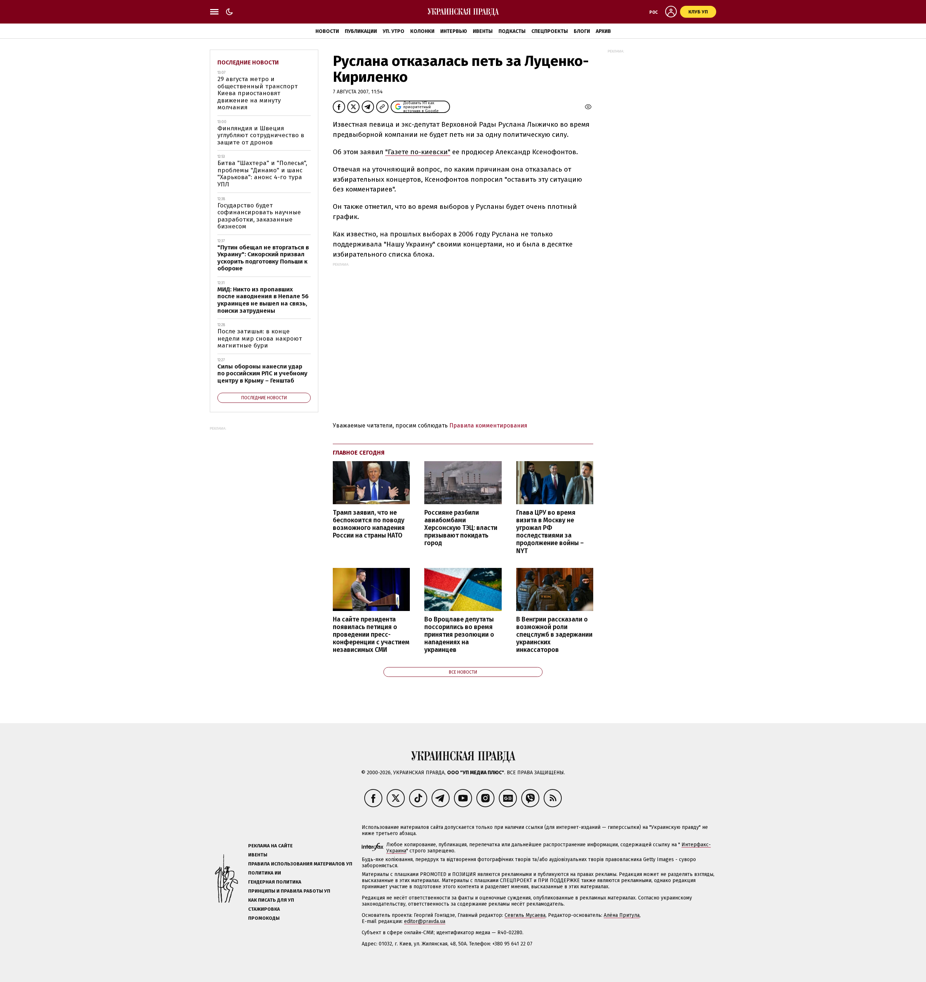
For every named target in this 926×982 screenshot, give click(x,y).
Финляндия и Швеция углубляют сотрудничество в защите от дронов (260, 135)
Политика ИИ (264, 873)
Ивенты (483, 31)
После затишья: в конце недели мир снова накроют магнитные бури (259, 338)
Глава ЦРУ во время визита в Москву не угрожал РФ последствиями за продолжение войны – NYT (550, 532)
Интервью (453, 31)
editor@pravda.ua (424, 921)
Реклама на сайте (270, 845)
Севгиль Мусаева (525, 915)
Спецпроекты (549, 31)
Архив (603, 31)
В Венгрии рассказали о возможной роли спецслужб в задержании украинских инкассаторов (554, 635)
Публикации (361, 31)
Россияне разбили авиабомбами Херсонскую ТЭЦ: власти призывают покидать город (460, 528)
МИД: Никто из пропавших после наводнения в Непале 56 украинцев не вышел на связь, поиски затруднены (263, 300)
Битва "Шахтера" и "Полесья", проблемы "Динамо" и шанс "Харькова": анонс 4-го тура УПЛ (262, 173)
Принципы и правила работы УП (289, 891)
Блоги (582, 31)
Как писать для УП (271, 900)
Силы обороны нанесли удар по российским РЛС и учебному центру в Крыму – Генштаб (262, 373)
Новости (327, 31)
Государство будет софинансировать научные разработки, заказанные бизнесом (259, 216)
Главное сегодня (359, 452)
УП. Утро (393, 31)
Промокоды (264, 918)
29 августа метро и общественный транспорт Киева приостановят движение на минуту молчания (257, 93)
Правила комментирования (488, 425)
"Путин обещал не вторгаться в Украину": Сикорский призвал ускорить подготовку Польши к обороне (263, 258)
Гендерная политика (274, 882)
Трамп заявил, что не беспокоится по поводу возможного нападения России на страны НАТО (369, 524)
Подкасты (512, 31)
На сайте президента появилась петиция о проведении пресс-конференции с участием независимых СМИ (371, 635)
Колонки (422, 31)
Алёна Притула (622, 915)
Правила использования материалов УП (300, 864)
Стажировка (264, 909)
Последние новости (248, 62)
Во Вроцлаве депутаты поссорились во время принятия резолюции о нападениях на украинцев (459, 635)
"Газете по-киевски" (417, 152)
